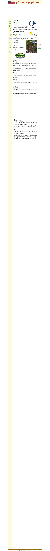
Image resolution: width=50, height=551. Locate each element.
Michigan (10, 26)
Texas (10, 30)
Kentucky (10, 25)
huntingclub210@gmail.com (16, 80)
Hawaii (10, 23)
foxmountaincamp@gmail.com (16, 88)
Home (10, 43)
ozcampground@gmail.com (16, 23)
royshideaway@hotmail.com (16, 62)
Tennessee (10, 29)
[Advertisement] (25, 11)
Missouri (10, 27)
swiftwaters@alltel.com (15, 73)
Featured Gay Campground (10, 42)
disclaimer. (30, 550)
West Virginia (10, 31)
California (10, 21)
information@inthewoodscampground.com (17, 34)
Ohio (10, 28)
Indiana (10, 24)
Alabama (10, 20)
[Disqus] (25, 108)
